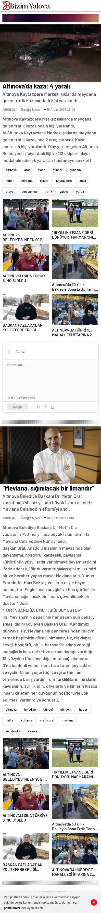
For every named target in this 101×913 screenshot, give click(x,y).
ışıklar (44, 181)
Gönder (17, 407)
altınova (11, 170)
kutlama (26, 720)
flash (41, 170)
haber (10, 181)
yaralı (80, 191)
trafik (48, 191)
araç (27, 170)
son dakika (29, 191)
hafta (9, 720)
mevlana (68, 720)
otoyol (10, 191)
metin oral (47, 720)
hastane (27, 181)
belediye (30, 709)
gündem (75, 170)
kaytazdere (64, 181)
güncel (57, 170)
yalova (64, 191)
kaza (82, 181)
